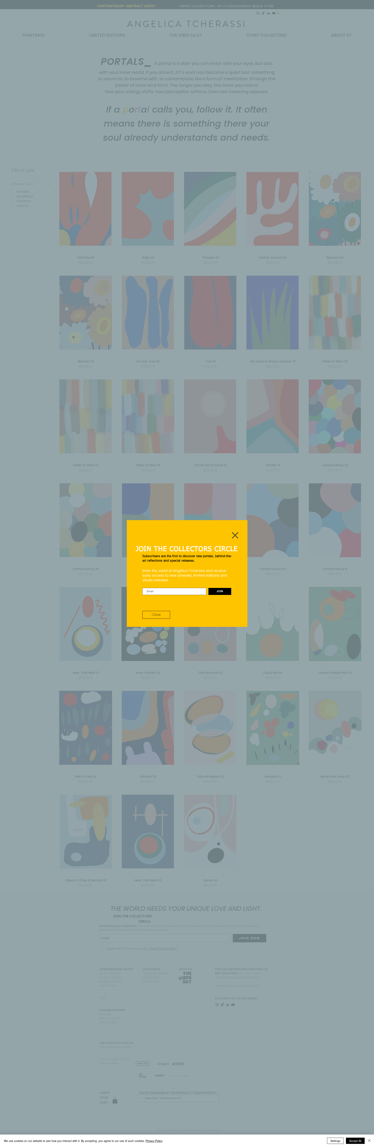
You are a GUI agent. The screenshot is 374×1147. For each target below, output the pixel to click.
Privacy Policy (154, 1141)
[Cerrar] (369, 1141)
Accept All (355, 1141)
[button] (235, 535)
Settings (335, 1141)
